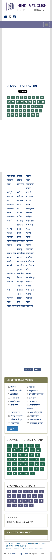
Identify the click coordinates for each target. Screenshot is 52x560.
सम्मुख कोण (33, 390)
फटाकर (29, 212)
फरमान (10, 281)
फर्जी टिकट (21, 306)
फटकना (10, 204)
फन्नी (28, 237)
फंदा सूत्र (20, 184)
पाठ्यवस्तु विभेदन (36, 423)
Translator (20, 546)
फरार (9, 289)
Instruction (39, 543)
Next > (28, 369)
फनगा (28, 232)
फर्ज (18, 302)
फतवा (19, 228)
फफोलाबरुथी (22, 261)
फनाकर (10, 237)
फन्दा (19, 237)
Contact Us (39, 549)
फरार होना (30, 289)
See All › (12, 429)
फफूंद (28, 245)
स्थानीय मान (15, 401)
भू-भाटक (32, 397)
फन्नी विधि (21, 241)
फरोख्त (29, 297)
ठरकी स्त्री (14, 397)
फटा (18, 208)
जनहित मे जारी (16, 390)
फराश (28, 293)
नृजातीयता (15, 423)
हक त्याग (14, 405)
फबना (28, 273)
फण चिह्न (29, 224)
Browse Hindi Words (22, 86)
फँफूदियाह (11, 176)
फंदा (9, 184)
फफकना (29, 241)
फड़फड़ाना (30, 220)
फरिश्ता (10, 297)
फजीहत (20, 196)
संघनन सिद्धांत (16, 419)
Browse (10, 546)
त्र (33, 115)
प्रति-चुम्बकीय (16, 415)
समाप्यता (33, 401)
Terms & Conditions (14, 549)
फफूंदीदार (30, 253)
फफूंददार (30, 249)
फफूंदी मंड (21, 253)
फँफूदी (19, 176)
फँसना (28, 176)
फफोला (29, 257)
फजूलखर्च (30, 196)
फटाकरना (11, 216)
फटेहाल (29, 216)
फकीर (19, 192)
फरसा (28, 285)
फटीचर (20, 216)
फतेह (19, 232)
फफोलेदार (30, 261)
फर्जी (28, 302)
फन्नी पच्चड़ (11, 241)
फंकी (28, 180)
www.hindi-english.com (19, 554)
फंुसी (10, 192)
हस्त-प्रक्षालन (35, 419)
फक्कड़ (10, 196)
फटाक (19, 212)
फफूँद (9, 245)
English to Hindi (13, 543)
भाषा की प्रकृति (36, 412)
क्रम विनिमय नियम (36, 394)
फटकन (29, 200)
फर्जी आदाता (12, 306)
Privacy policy (28, 549)
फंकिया (19, 180)
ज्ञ (37, 115)
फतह (28, 228)
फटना (28, 204)
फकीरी (28, 192)
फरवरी (28, 281)
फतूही (9, 232)
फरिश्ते (19, 297)
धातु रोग (32, 386)
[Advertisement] (26, 55)
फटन (19, 204)
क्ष (28, 115)
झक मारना (15, 412)
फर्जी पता (29, 306)
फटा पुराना (30, 208)
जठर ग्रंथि (34, 415)
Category (27, 543)
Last (37, 369)
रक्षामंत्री (13, 386)
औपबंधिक (14, 394)
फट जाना (20, 200)
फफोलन (20, 257)
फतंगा (9, 228)
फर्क (9, 302)
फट (8, 200)
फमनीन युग (30, 277)
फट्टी (9, 220)
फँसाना (10, 180)
